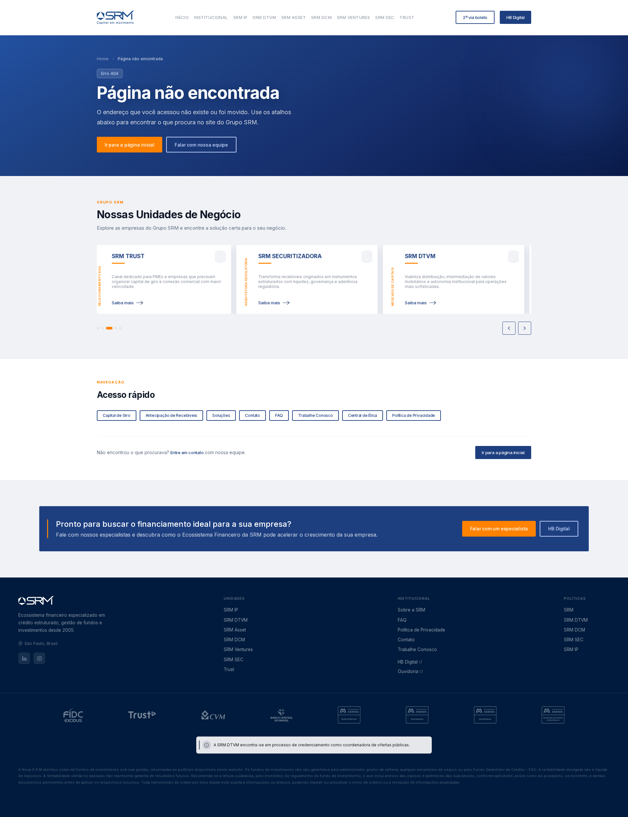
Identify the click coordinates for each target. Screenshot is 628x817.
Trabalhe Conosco (417, 649)
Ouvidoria (408, 671)
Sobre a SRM (411, 610)
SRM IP (231, 610)
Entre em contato (186, 452)
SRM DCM (234, 639)
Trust (229, 669)
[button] (157, 279)
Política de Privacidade (421, 629)
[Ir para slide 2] (102, 328)
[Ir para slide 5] (120, 328)
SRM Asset (235, 629)
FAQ (402, 620)
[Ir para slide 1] (98, 328)
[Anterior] (508, 328)
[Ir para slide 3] (107, 328)
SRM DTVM (236, 620)
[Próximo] (524, 328)
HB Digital (408, 662)
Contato (406, 639)
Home (103, 58)
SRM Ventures (238, 649)
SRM (568, 610)
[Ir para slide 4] (114, 328)
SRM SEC (233, 659)
